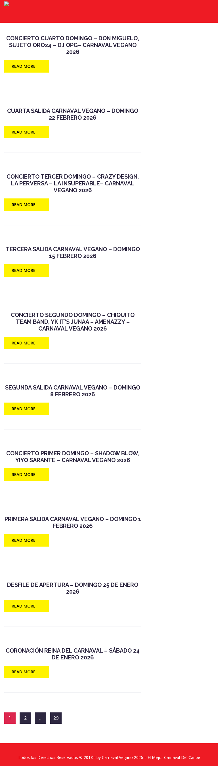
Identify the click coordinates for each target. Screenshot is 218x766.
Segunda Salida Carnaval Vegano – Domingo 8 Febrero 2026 (72, 391)
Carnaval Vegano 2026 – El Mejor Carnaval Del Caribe (151, 757)
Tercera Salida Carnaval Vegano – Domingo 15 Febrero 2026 (73, 252)
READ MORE (23, 66)
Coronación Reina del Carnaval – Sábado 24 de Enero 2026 (73, 654)
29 (56, 718)
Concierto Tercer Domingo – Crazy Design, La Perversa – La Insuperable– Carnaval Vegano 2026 (73, 183)
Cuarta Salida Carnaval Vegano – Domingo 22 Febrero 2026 (72, 114)
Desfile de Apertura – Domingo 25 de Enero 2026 (72, 588)
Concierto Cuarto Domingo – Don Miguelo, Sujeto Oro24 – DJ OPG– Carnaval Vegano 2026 (72, 45)
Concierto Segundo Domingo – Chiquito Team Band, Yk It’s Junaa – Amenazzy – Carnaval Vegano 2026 (73, 322)
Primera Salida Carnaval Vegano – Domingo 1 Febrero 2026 (73, 522)
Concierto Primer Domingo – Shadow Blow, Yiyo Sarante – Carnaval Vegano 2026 (72, 457)
